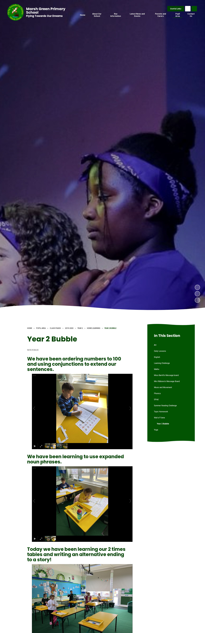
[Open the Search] (194, 8)
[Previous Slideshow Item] (197, 293)
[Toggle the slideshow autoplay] (197, 300)
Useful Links (175, 9)
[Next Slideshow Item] (197, 287)
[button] (36, 408)
